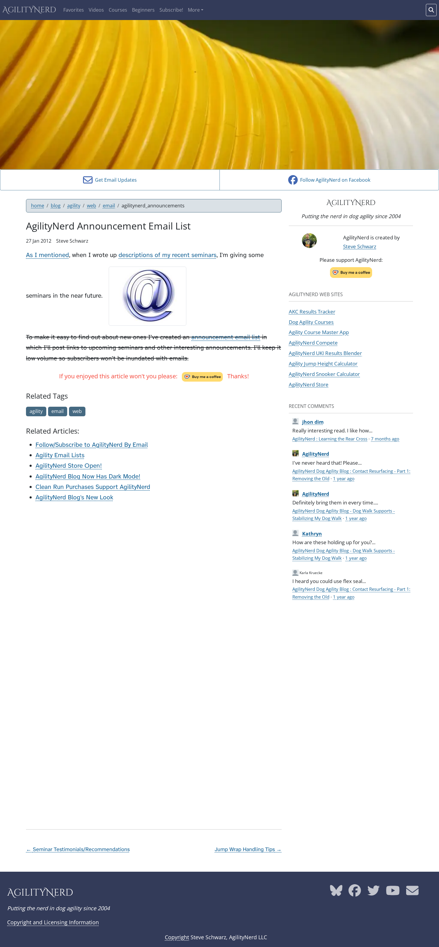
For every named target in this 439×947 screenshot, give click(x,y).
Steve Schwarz (359, 246)
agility (73, 205)
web (91, 205)
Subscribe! (171, 10)
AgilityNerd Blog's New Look (74, 497)
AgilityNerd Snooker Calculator (324, 373)
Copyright (177, 937)
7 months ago (385, 439)
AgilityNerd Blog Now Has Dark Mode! (88, 476)
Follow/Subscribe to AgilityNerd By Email (92, 445)
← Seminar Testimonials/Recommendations (78, 849)
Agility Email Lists (60, 455)
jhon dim (313, 422)
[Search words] (431, 10)
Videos (96, 10)
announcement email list (225, 337)
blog (56, 205)
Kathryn (312, 533)
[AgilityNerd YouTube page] (393, 892)
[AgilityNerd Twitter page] (373, 892)
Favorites (73, 10)
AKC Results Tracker (312, 311)
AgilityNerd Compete (313, 342)
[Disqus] (154, 582)
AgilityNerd (29, 10)
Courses (118, 10)
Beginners (143, 10)
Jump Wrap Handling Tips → (248, 849)
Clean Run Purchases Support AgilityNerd (93, 487)
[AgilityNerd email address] (412, 892)
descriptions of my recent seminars (168, 255)
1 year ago (343, 478)
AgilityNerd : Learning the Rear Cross (329, 439)
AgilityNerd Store (309, 384)
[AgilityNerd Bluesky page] (336, 892)
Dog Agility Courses (311, 321)
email (109, 205)
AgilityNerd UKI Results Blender (325, 353)
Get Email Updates (115, 180)
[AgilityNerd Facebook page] (355, 892)
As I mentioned (47, 255)
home (37, 205)
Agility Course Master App (319, 332)
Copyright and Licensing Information (53, 922)
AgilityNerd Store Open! (69, 466)
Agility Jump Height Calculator (323, 363)
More (194, 10)
